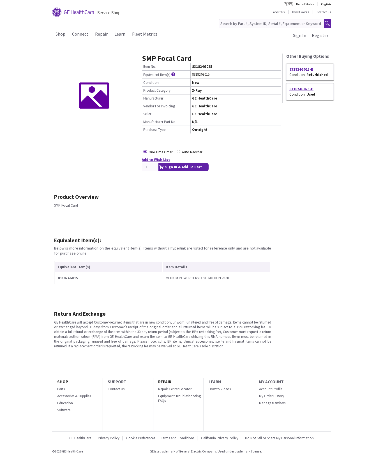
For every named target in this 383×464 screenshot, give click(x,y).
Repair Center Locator (175, 389)
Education (65, 403)
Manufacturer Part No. (159, 121)
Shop (60, 34)
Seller (147, 114)
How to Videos (220, 389)
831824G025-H (301, 89)
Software (63, 410)
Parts (61, 389)
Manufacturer (153, 98)
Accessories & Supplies (74, 396)
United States (305, 4)
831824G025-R (301, 69)
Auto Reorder (192, 152)
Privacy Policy (108, 438)
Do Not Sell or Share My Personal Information (279, 438)
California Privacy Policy (220, 438)
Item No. (149, 66)
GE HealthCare (80, 438)
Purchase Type (154, 129)
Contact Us (324, 12)
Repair (101, 34)
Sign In (299, 35)
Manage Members (272, 403)
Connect (80, 34)
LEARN (215, 381)
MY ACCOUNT (271, 381)
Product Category (156, 90)
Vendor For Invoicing (159, 106)
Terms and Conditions (177, 438)
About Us (279, 12)
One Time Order (160, 152)
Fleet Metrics (145, 34)
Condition (151, 82)
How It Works (300, 12)
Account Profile (270, 389)
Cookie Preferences (140, 438)
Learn (119, 34)
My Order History (271, 396)
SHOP (62, 381)
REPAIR (164, 381)
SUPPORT (117, 381)
